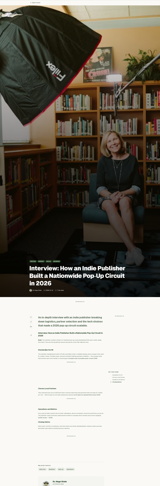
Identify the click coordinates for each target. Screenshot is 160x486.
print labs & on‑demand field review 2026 (87, 395)
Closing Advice (117, 382)
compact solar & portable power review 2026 (83, 358)
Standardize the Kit (117, 375)
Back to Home (36, 2)
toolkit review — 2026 (45, 418)
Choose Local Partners (118, 377)
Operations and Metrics (118, 379)
